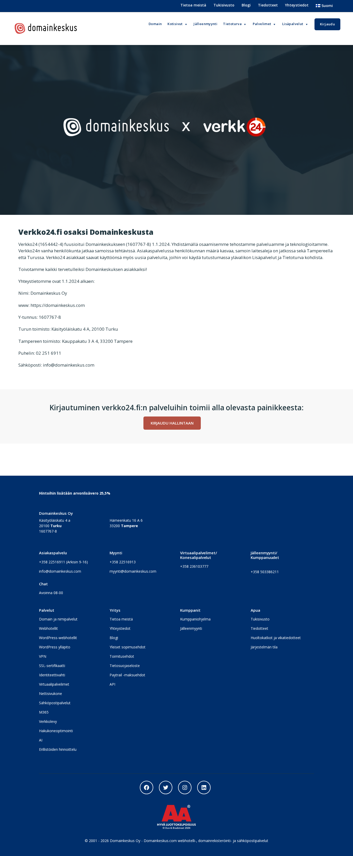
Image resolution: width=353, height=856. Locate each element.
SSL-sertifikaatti (52, 665)
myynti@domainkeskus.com (133, 571)
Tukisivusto (223, 5)
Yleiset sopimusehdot (127, 647)
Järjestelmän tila (264, 647)
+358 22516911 (52, 561)
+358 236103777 (194, 566)
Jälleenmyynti (191, 628)
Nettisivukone (50, 693)
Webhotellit (48, 628)
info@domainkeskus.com (60, 571)
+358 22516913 (123, 561)
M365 (44, 712)
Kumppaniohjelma (195, 619)
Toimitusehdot (122, 656)
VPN (42, 656)
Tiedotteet (268, 5)
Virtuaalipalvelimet (54, 684)
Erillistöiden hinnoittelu (57, 749)
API (112, 684)
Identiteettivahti (52, 674)
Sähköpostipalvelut (55, 702)
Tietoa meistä (193, 5)
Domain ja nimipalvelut (58, 619)
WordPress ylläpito (54, 647)
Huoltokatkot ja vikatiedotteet (276, 637)
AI (40, 740)
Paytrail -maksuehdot (127, 674)
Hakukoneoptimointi (56, 730)
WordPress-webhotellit (58, 637)
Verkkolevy (48, 721)
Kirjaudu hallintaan (172, 423)
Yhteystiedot (297, 5)
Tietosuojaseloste (125, 665)
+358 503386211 (265, 571)
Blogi (246, 5)
